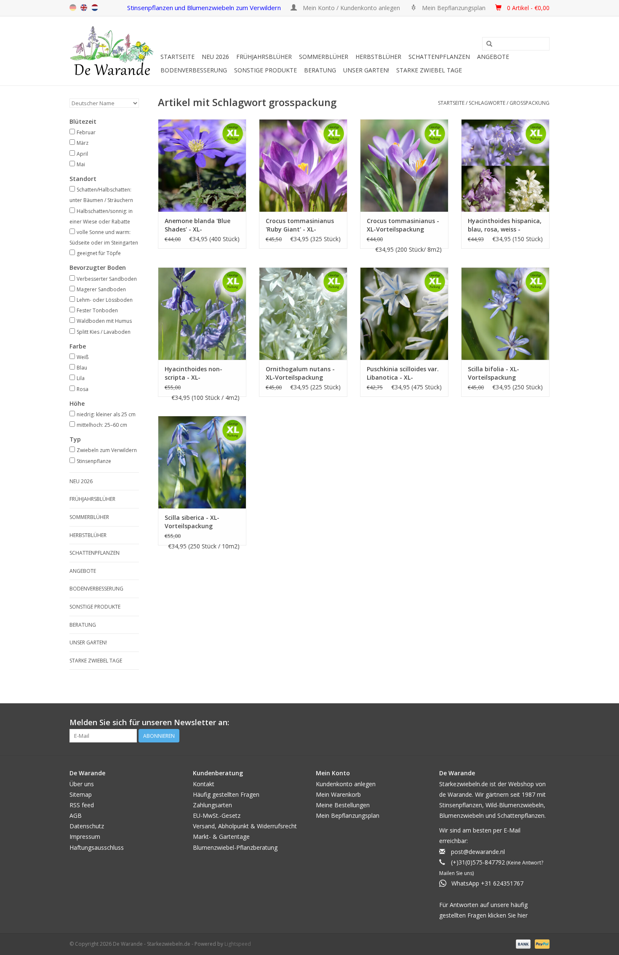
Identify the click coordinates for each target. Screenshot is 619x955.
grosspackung (530, 102)
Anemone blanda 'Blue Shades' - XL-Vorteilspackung (197, 225)
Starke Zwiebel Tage (429, 70)
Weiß (82, 357)
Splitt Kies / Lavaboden (104, 331)
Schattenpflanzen (439, 57)
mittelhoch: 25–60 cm (102, 424)
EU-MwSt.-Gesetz (216, 815)
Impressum (84, 837)
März (82, 142)
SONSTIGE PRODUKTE (265, 70)
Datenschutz (86, 826)
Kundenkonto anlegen (346, 784)
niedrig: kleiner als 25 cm (106, 414)
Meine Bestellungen (343, 805)
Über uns (81, 784)
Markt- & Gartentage (221, 837)
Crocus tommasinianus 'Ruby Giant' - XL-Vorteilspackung (300, 225)
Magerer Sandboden (101, 289)
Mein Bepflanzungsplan (347, 815)
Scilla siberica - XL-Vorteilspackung (192, 521)
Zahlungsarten (212, 805)
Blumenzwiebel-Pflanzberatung (235, 847)
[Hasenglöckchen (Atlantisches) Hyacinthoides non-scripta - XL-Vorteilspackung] (202, 313)
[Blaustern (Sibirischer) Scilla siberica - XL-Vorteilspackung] (202, 462)
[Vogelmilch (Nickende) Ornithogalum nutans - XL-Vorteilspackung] (303, 313)
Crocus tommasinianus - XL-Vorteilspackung (403, 225)
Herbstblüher (378, 57)
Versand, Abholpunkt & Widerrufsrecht (245, 826)
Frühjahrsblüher (264, 57)
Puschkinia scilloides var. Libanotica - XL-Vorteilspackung (403, 373)
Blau (82, 367)
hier (523, 915)
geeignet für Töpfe (99, 253)
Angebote (493, 57)
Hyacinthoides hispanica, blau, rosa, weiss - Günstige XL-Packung (505, 225)
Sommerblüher (323, 57)
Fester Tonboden (97, 310)
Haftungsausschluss (96, 847)
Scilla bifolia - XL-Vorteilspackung (493, 373)
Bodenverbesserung (193, 70)
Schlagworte (487, 102)
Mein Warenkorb (338, 794)
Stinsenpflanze (94, 461)
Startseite (177, 57)
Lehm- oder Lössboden (105, 299)
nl (94, 7)
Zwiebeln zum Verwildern (107, 450)
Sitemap (80, 794)
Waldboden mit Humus (104, 321)
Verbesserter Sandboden (107, 278)
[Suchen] (489, 44)
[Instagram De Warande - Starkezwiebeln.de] (543, 722)
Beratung (320, 70)
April (82, 153)
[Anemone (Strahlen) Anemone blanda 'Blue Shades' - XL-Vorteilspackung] (202, 165)
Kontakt (203, 784)
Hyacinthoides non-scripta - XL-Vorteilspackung (193, 373)
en (83, 7)
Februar (86, 132)
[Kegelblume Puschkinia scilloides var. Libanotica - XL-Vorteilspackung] (404, 313)
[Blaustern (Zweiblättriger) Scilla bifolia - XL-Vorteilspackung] (505, 313)
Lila (81, 378)
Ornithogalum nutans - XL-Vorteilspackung (300, 373)
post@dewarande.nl (478, 852)
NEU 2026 (215, 57)
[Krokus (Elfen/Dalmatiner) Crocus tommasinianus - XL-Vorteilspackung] (404, 165)
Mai (81, 164)
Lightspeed (237, 943)
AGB (75, 815)
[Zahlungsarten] (522, 943)
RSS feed (81, 805)
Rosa (82, 389)
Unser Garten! (366, 70)
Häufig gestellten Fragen (226, 794)
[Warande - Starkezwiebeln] (113, 51)
